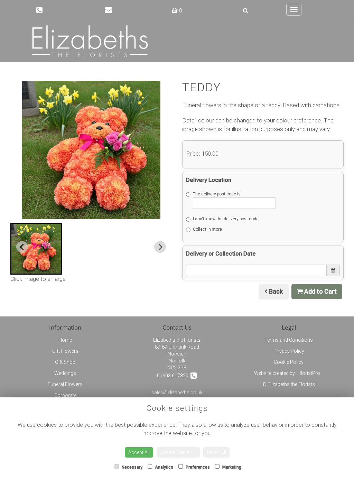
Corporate (65, 395)
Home (65, 340)
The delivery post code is (217, 194)
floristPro (309, 373)
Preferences (197, 467)
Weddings (65, 373)
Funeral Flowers (65, 384)
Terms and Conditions (288, 340)
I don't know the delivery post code (226, 219)
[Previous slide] (22, 247)
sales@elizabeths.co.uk (177, 392)
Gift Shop (65, 362)
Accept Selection (178, 452)
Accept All (139, 452)
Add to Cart (320, 291)
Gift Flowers (65, 351)
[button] (36, 249)
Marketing (231, 467)
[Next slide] (160, 247)
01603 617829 (173, 375)
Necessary (131, 467)
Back (275, 291)
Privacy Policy (288, 351)
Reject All (216, 452)
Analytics (163, 467)
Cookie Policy (289, 362)
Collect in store (207, 229)
